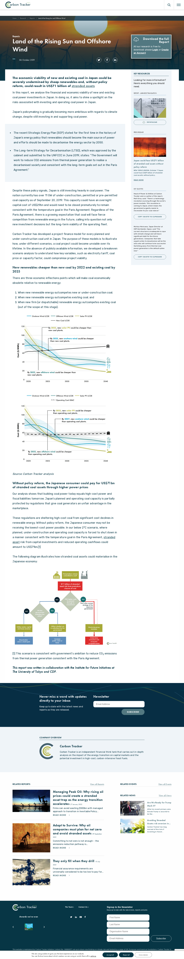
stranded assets (83, 86)
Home (14, 18)
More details (143, 955)
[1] (39, 546)
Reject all (126, 955)
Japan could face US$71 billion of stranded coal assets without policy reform (149, 163)
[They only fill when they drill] (31, 872)
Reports (32, 18)
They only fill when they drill (74, 861)
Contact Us (83, 907)
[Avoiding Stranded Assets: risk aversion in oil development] (132, 826)
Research (23, 18)
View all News (165, 795)
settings (93, 956)
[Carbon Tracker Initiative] (17, 5)
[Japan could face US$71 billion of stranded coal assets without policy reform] (150, 147)
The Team (69, 907)
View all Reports (97, 784)
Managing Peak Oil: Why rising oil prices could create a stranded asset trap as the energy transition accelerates (78, 798)
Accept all (110, 955)
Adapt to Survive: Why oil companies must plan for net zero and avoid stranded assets (77, 829)
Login (155, 49)
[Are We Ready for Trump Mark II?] (132, 808)
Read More (138, 180)
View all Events (165, 784)
